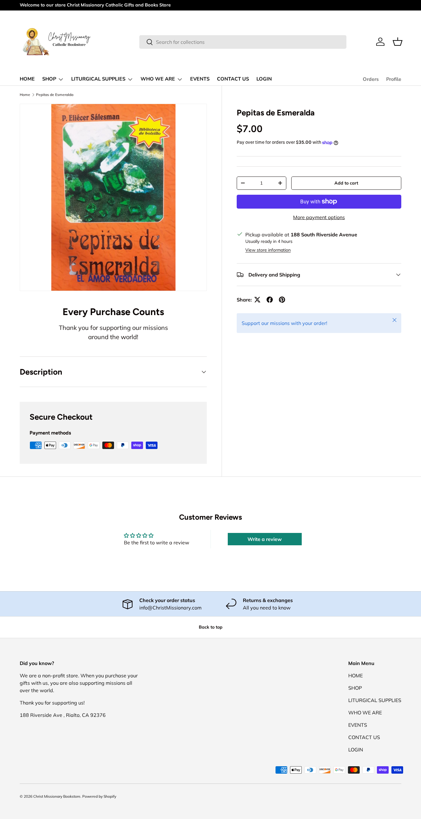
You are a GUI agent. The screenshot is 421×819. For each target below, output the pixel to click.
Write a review (264, 539)
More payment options (319, 217)
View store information (268, 250)
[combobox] (242, 42)
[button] (397, 41)
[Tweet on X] (257, 299)
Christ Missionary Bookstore (56, 796)
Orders (371, 79)
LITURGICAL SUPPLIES (98, 79)
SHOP (49, 79)
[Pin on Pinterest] (282, 299)
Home (25, 94)
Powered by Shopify (99, 796)
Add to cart (346, 183)
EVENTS (200, 79)
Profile (393, 79)
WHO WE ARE (158, 79)
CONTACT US (233, 79)
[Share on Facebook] (270, 299)
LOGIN (264, 79)
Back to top (211, 627)
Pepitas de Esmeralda (54, 94)
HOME (27, 79)
